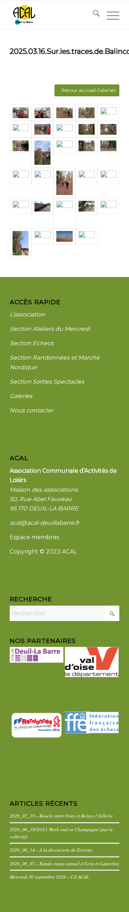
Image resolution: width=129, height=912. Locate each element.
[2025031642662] (64, 146)
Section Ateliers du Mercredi (50, 328)
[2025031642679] (42, 236)
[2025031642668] (64, 129)
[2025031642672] (64, 213)
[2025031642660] (108, 146)
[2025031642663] (42, 153)
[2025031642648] (21, 113)
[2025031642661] (86, 146)
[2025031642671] (42, 206)
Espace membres (34, 537)
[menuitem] (93, 14)
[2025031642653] (21, 129)
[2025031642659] (21, 176)
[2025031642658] (42, 176)
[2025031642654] (42, 129)
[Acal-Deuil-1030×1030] (53, 14)
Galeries (21, 396)
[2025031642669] (108, 176)
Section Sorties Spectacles (47, 381)
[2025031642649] (42, 113)
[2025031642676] (108, 206)
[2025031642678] (21, 243)
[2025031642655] (86, 176)
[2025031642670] (21, 206)
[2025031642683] (64, 236)
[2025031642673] (86, 206)
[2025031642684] (86, 236)
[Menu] (109, 14)
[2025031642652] (108, 113)
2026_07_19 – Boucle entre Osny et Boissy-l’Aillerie (61, 815)
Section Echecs (31, 343)
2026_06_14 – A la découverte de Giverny (51, 849)
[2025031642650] (64, 113)
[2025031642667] (86, 129)
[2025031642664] (21, 146)
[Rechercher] (93, 14)
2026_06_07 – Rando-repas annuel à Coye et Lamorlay (64, 863)
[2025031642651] (86, 113)
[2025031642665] (108, 129)
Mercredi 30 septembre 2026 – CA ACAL (49, 876)
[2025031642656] (64, 183)
